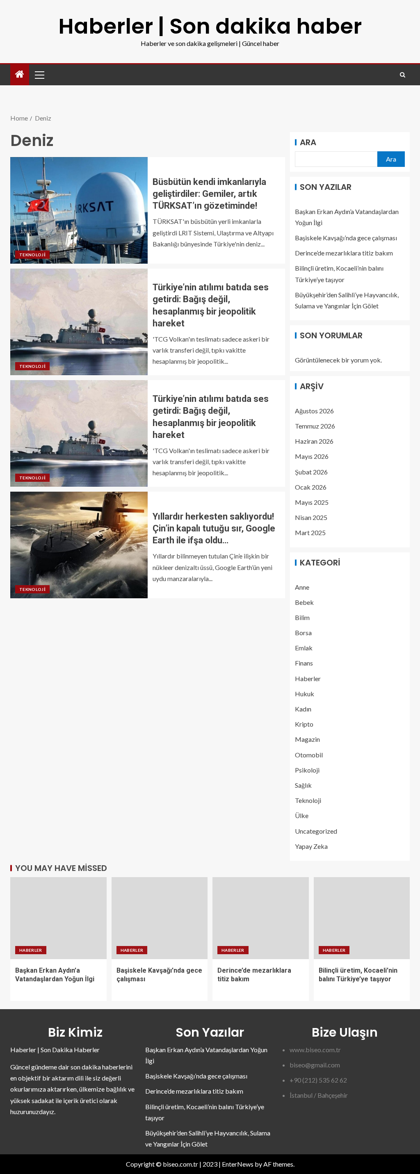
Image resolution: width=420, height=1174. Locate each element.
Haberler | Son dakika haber (210, 26)
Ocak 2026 (310, 487)
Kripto (304, 724)
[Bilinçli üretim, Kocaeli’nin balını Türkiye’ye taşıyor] (362, 918)
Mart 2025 (310, 532)
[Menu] (39, 74)
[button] (39, 74)
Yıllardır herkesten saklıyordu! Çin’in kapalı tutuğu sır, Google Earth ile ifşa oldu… (214, 528)
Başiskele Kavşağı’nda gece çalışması (346, 238)
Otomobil (309, 755)
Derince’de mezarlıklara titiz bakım (344, 253)
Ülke (301, 815)
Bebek (304, 602)
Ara (308, 142)
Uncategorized (316, 831)
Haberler (308, 678)
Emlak (304, 648)
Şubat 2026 (311, 472)
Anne (302, 587)
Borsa (303, 632)
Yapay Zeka (311, 846)
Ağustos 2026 (314, 411)
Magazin (307, 739)
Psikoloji (307, 770)
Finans (304, 663)
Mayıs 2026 (312, 456)
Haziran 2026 (314, 441)
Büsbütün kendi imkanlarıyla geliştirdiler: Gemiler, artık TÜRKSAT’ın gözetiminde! (209, 194)
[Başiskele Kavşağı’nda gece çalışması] (160, 918)
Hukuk (304, 694)
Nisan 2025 (311, 517)
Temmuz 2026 (315, 426)
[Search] (402, 75)
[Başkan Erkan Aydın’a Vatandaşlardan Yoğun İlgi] (58, 918)
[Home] (19, 74)
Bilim (302, 617)
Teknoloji (32, 254)
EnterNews (237, 1164)
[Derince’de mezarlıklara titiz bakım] (260, 918)
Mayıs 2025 (312, 502)
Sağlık (303, 785)
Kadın (303, 709)
